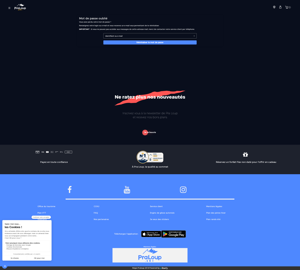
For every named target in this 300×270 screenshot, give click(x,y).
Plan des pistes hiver (216, 213)
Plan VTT (42, 213)
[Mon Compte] (280, 7)
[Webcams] (274, 7)
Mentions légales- (150, 247)
